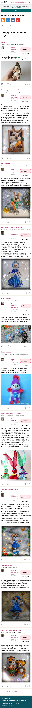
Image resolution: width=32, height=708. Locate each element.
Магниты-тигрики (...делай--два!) (11, 630)
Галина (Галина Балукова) (14, 305)
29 (4, 624)
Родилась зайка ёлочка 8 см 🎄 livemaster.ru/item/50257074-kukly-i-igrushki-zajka (15, 58)
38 (4, 158)
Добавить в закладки (25, 50)
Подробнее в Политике (15, 7)
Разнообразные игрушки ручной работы (20, 165)
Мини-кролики (5, 163)
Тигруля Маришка (6, 565)
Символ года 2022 (13, 567)
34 (4, 559)
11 (4, 293)
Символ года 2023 (13, 300)
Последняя (14, 691)
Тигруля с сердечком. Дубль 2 (10, 489)
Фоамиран (18, 92)
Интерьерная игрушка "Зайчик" (11, 413)
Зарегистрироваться (20, 2)
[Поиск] (29, 2)
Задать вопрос (14, 700)
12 (4, 484)
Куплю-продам (20, 44)
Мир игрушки (4, 165)
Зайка (3, 42)
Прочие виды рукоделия (7, 92)
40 (4, 222)
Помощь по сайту (23, 700)
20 (4, 84)
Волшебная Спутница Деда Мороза (12, 227)
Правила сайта (6, 700)
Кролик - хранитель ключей (10, 90)
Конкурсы (3, 300)
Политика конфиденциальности (10, 703)
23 (4, 408)
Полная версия (6, 698)
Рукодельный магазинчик (7, 44)
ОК (16, 10)
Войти (12, 2)
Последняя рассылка (7, 702)
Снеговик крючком (7, 352)
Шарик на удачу (6, 298)
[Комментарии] (8, 293)
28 (4, 346)
